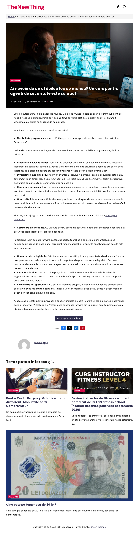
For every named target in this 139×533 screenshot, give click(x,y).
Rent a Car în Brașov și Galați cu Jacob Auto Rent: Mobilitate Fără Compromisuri (36, 402)
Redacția (17, 101)
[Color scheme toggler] (118, 7)
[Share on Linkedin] (76, 328)
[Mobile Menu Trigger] (130, 7)
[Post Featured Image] (36, 381)
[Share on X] (69, 328)
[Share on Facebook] (63, 328)
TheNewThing (25, 7)
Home (11, 16)
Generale (15, 80)
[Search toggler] (124, 7)
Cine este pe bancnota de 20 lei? (31, 504)
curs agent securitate (69, 318)
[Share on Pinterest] (82, 328)
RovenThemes (98, 526)
